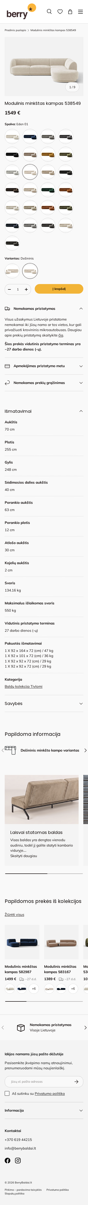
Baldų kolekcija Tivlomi (23, 686)
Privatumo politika (50, 1093)
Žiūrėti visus (14, 914)
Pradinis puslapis (15, 30)
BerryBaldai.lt (23, 1182)
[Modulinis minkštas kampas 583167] (61, 942)
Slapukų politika (14, 1193)
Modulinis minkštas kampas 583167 (60, 969)
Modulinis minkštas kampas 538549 (53, 30)
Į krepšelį (59, 289)
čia (60, 335)
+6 (34, 988)
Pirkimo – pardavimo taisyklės (23, 1189)
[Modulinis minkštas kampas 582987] (22, 942)
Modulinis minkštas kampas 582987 (21, 969)
